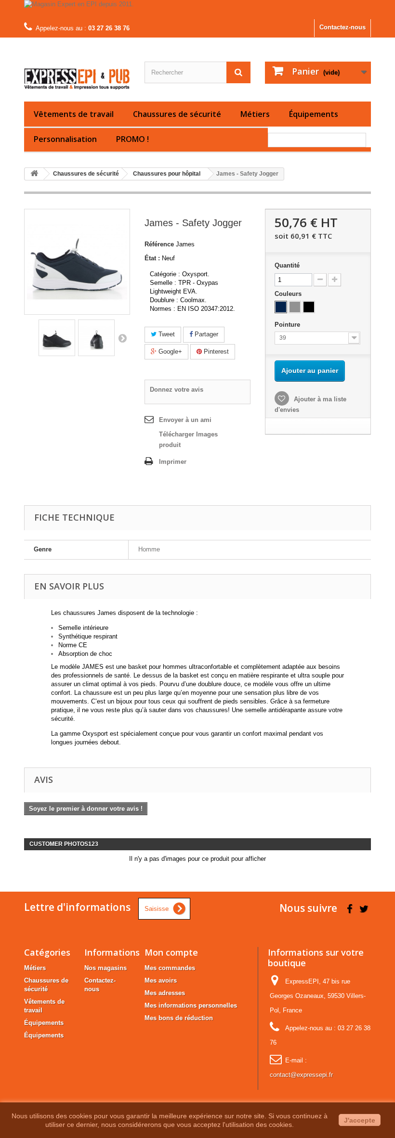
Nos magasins (105, 968)
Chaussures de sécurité (177, 114)
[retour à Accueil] (34, 174)
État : (152, 258)
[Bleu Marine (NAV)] (281, 307)
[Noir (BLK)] (308, 307)
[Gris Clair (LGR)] (295, 307)
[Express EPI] (77, 73)
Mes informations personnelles (191, 1005)
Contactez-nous (342, 27)
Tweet (166, 334)
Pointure (288, 324)
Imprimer (172, 461)
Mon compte (171, 952)
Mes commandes (170, 968)
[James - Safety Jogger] (57, 338)
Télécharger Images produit (188, 439)
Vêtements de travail (74, 114)
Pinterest (215, 351)
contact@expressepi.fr (301, 1074)
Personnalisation (65, 139)
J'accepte (359, 1120)
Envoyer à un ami (185, 419)
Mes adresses (165, 993)
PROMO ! (132, 139)
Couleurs (289, 293)
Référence (159, 244)
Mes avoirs (161, 980)
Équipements (313, 114)
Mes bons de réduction (179, 1018)
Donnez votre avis (176, 389)
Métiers (255, 114)
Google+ (169, 351)
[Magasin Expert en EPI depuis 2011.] (197, 9)
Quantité (287, 265)
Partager (205, 334)
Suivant (122, 338)
